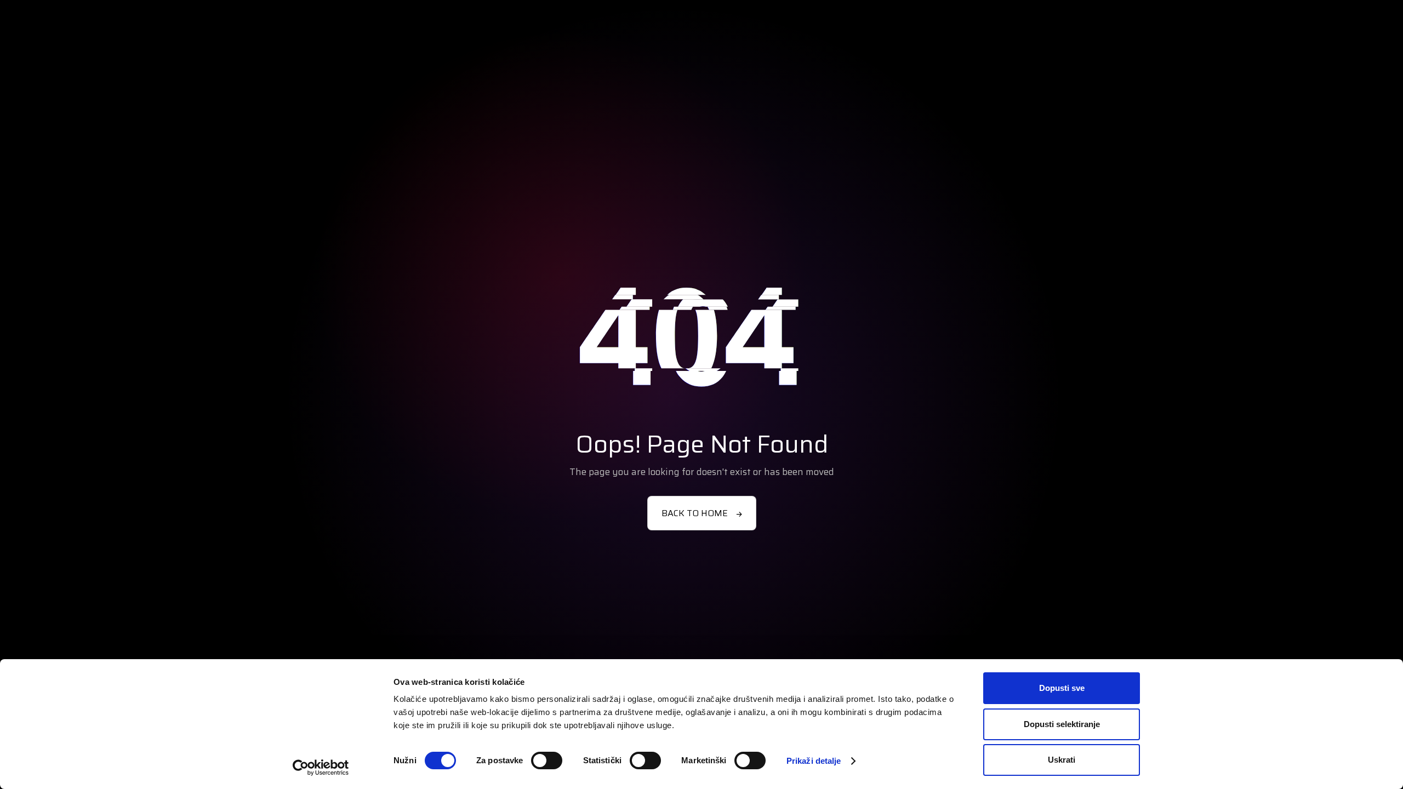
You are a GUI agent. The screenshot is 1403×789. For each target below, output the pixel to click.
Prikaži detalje (813, 760)
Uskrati (1061, 759)
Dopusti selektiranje (1062, 724)
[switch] (546, 760)
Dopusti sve (1062, 688)
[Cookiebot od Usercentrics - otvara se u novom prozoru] (321, 767)
